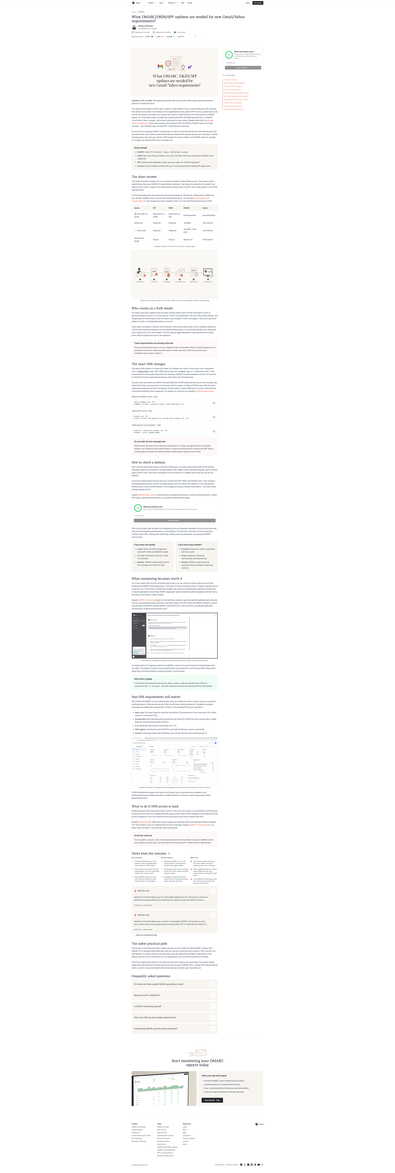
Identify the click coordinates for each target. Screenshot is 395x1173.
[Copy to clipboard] (214, 403)
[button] (175, 520)
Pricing (190, 3)
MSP (182, 3)
